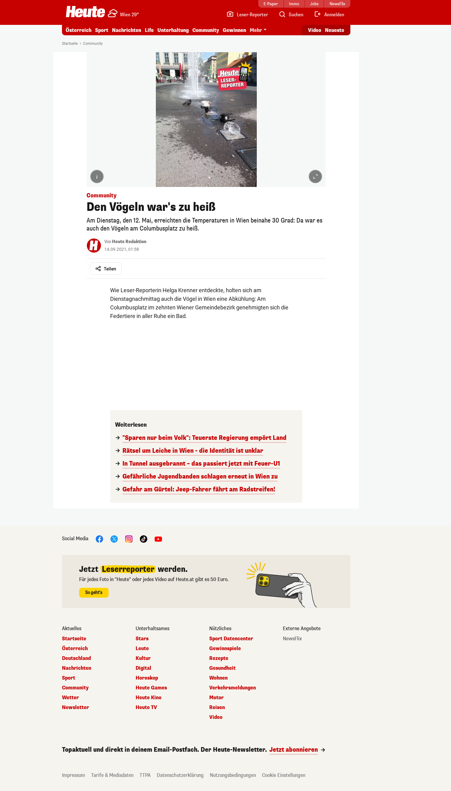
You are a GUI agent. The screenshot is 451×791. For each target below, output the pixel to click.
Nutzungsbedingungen (233, 775)
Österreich (78, 30)
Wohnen (218, 678)
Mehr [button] (256, 30)
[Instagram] (129, 538)
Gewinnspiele (225, 649)
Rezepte (218, 658)
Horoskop (147, 678)
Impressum (73, 775)
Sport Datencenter (231, 639)
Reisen (217, 707)
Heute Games (151, 688)
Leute (142, 649)
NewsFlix (292, 639)
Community (205, 30)
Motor (216, 698)
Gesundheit (222, 668)
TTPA (145, 775)
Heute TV (146, 707)
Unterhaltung (173, 30)
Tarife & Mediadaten (112, 775)
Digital (143, 668)
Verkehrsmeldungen (232, 688)
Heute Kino (148, 698)
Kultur (143, 658)
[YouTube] (158, 538)
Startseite (70, 43)
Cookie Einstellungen (283, 775)
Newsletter (75, 707)
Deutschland (76, 658)
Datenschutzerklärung (180, 775)
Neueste (334, 30)
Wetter (70, 698)
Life (149, 30)
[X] (114, 538)
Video (314, 30)
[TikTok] (143, 538)
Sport (101, 30)
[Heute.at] (85, 11)
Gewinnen (234, 30)
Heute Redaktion (129, 242)
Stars (142, 639)
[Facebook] (99, 538)
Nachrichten (76, 668)
